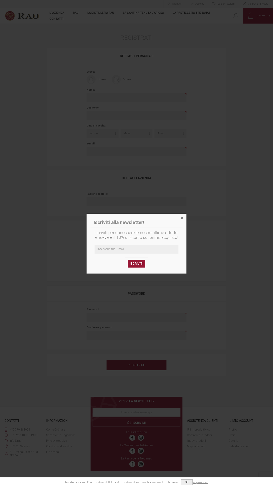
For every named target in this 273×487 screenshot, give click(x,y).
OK (186, 482)
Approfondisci (200, 482)
